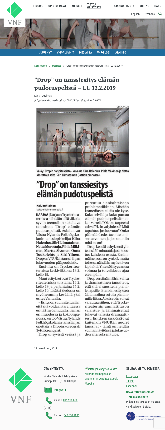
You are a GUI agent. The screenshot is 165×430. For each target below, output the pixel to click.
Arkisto (120, 52)
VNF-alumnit (65, 52)
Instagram (132, 376)
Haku (157, 6)
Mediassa (85, 52)
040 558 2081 (71, 415)
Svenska (150, 14)
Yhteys (144, 6)
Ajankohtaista (124, 6)
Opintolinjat (57, 6)
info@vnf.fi (60, 389)
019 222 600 (70, 400)
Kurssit (77, 6)
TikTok (130, 381)
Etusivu (38, 6)
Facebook (131, 386)
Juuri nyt (45, 52)
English (135, 14)
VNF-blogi (103, 52)
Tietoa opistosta (94, 6)
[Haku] (160, 14)
